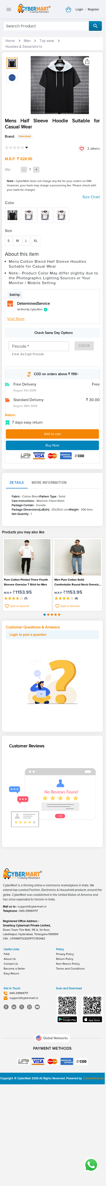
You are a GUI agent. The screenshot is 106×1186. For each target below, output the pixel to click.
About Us (10, 959)
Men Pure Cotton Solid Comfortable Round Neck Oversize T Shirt (77, 582)
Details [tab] (17, 483)
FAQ (7, 954)
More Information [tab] (49, 483)
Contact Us (11, 964)
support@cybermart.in (32, 906)
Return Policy (64, 959)
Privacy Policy (65, 954)
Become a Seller (14, 969)
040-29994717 (28, 911)
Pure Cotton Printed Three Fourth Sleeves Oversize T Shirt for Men (26, 582)
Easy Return (11, 973)
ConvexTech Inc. (94, 1078)
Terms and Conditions (70, 969)
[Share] (87, 61)
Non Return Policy (68, 964)
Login (79, 9)
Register (93, 9)
